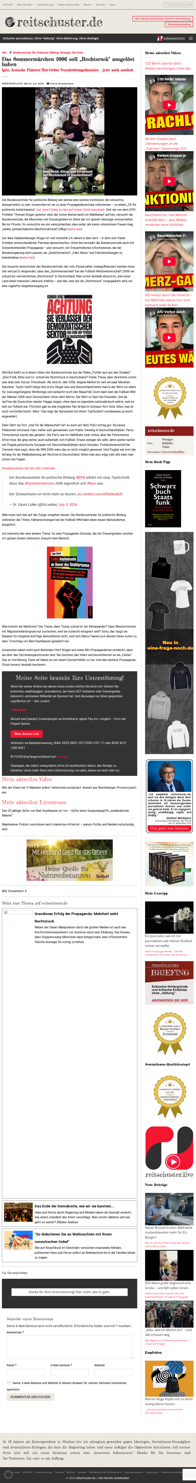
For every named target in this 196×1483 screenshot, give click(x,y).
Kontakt (100, 4)
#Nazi (91, 483)
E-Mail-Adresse (61, 1365)
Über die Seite (25, 4)
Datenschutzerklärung (174, 1472)
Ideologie (65, 52)
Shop (112, 4)
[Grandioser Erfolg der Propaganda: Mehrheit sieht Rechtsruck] (69, 1053)
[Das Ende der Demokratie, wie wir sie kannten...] (69, 1213)
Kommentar (15, 1332)
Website (99, 1365)
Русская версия (133, 1472)
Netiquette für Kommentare (105, 1472)
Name (12, 1365)
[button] (191, 38)
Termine (59, 1472)
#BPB (80, 477)
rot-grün (77, 52)
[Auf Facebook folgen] (165, 4)
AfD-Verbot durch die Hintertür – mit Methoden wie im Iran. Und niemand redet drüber (168, 300)
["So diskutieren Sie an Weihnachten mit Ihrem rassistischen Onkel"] (69, 1245)
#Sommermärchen (39, 483)
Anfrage (62, 756)
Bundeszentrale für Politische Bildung (36, 52)
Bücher (88, 4)
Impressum (152, 1472)
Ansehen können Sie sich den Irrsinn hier (28, 468)
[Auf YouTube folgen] (190, 4)
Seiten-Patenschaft (68, 4)
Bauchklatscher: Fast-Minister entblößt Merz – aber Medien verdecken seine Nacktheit (166, 220)
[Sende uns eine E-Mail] (178, 4)
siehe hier (75, 229)
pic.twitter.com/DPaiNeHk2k (100, 494)
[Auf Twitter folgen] (172, 4)
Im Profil (8, 4)
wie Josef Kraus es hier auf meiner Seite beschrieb (71, 209)
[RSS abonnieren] (184, 4)
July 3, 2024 (67, 504)
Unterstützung (45, 4)
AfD (4, 52)
